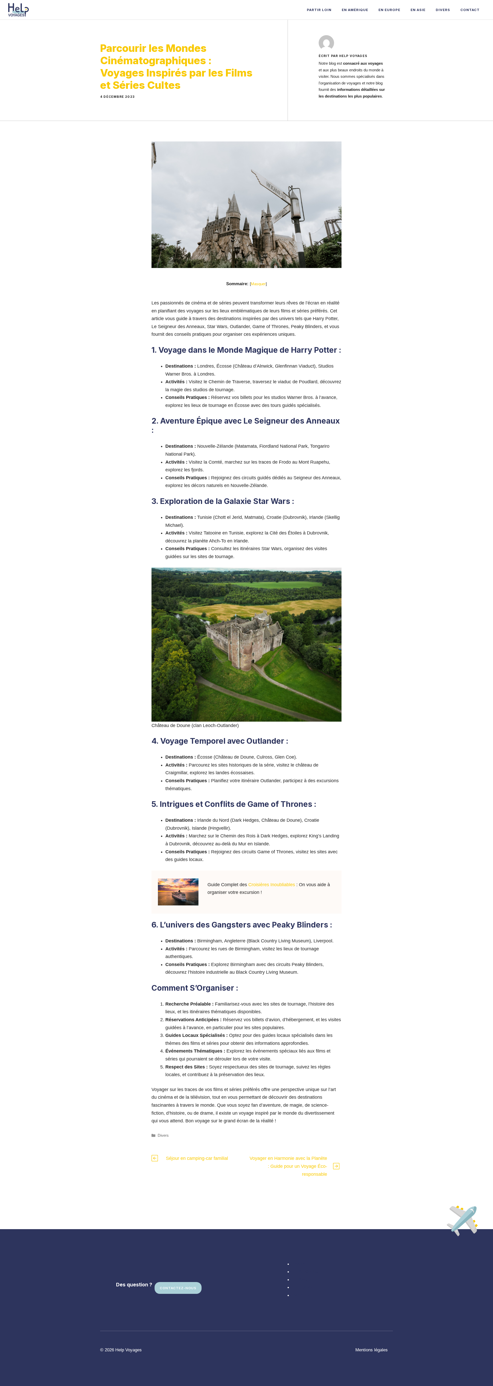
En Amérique (355, 10)
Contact (470, 10)
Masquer (258, 284)
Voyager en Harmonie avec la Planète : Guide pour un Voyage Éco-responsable (288, 1166)
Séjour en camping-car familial (197, 1158)
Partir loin (319, 10)
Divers (443, 10)
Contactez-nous (178, 1288)
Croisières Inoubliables (271, 884)
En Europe (389, 10)
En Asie (418, 10)
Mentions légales (371, 1349)
